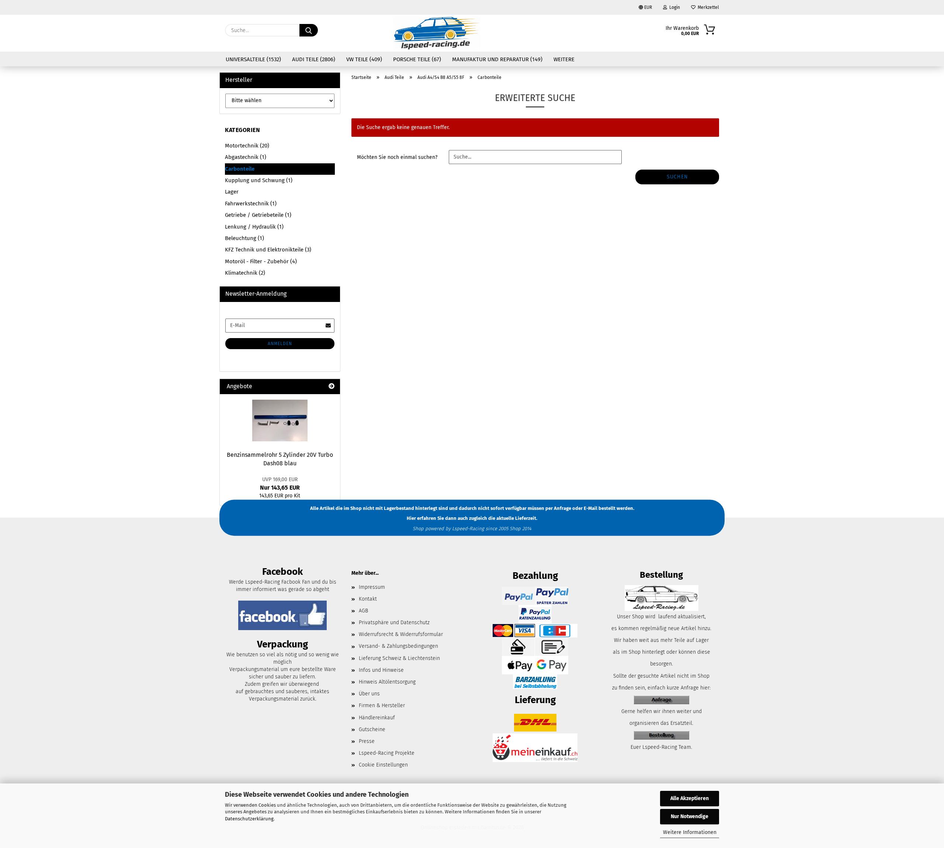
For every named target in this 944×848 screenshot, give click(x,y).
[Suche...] (308, 30)
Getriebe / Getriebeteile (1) (258, 215)
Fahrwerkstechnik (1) (251, 203)
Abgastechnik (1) (245, 157)
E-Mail (590, 508)
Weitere (564, 59)
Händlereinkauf (377, 718)
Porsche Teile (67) (417, 59)
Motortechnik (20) (247, 145)
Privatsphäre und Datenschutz (394, 622)
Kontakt (368, 599)
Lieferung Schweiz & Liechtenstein (399, 658)
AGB (363, 611)
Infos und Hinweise (381, 670)
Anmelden (280, 343)
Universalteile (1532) (253, 59)
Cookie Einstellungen (383, 765)
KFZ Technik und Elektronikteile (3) (268, 249)
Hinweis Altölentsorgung (387, 682)
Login (673, 7)
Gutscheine (372, 729)
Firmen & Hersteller (382, 705)
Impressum (372, 587)
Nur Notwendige (689, 816)
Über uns (369, 694)
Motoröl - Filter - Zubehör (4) (261, 261)
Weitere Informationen (689, 832)
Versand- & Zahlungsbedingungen (398, 646)
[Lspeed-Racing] (436, 33)
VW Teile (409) (364, 59)
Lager (232, 191)
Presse (367, 741)
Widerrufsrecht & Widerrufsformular (401, 634)
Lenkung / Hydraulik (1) (254, 226)
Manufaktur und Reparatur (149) (497, 59)
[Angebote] (331, 386)
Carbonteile (239, 169)
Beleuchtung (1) (244, 238)
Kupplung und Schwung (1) (258, 180)
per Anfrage (558, 508)
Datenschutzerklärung (249, 818)
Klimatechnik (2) (245, 273)
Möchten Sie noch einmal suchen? (397, 157)
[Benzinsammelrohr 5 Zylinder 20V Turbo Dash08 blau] (280, 420)
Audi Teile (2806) (313, 59)
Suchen (677, 177)
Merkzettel (707, 7)
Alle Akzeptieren (689, 798)
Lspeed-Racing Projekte (386, 753)
